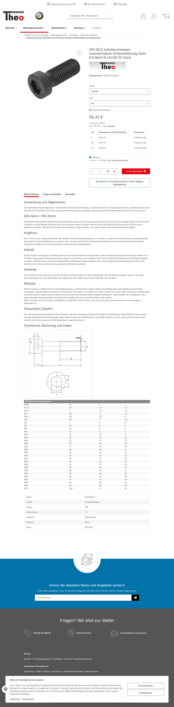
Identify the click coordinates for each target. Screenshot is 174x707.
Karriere (68, 659)
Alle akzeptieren (145, 686)
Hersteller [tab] (70, 194)
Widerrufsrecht (91, 671)
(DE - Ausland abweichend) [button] (118, 160)
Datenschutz (28, 699)
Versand (110, 126)
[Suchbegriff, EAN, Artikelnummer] (109, 16)
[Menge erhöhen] (114, 171)
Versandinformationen (82, 659)
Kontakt (27, 659)
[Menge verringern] (92, 171)
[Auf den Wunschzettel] (79, 53)
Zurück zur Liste (32, 35)
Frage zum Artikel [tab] (52, 194)
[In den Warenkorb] (26, 46)
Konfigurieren (145, 693)
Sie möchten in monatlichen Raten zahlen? (119, 182)
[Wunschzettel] (153, 15)
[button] (143, 15)
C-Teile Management (41, 659)
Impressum (15, 699)
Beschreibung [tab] (31, 194)
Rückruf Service (84, 633)
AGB (39, 671)
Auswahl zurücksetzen (101, 110)
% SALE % (96, 28)
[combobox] (119, 91)
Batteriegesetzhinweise (73, 671)
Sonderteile (57, 659)
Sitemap (46, 671)
